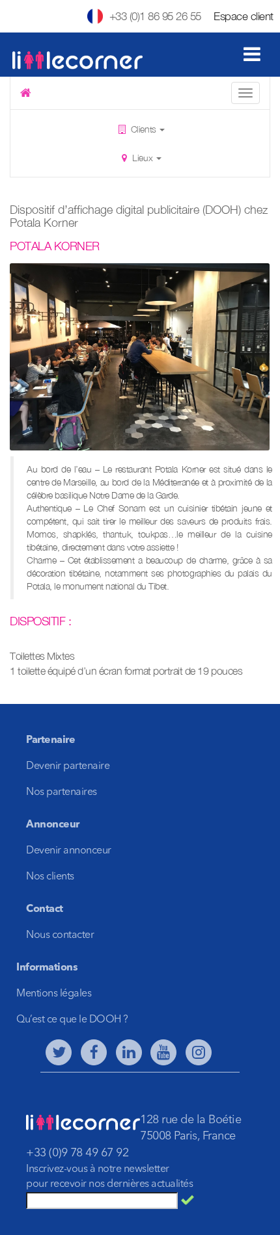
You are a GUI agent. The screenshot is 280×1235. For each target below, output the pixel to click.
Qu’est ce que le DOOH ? (72, 1020)
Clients (143, 129)
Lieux (142, 157)
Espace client (243, 16)
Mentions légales (53, 994)
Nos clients (50, 877)
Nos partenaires (61, 792)
